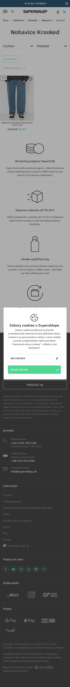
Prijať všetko (19, 369)
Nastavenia (18, 358)
